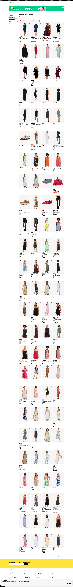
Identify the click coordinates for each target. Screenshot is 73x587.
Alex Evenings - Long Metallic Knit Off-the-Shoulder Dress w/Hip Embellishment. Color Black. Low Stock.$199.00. (58, 97)
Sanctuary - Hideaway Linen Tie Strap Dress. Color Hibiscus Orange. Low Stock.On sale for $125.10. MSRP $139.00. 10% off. (47, 163)
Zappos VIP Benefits (12, 578)
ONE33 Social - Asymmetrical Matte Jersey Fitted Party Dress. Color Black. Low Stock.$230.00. (47, 396)
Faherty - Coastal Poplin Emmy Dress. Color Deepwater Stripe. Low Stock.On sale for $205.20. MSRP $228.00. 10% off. (24, 523)
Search (36, 2)
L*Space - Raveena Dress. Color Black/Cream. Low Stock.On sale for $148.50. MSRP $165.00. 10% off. (47, 523)
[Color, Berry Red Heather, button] (21, 339)
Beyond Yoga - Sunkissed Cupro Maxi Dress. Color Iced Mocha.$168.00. (36, 334)
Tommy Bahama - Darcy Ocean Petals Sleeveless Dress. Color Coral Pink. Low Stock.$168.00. (47, 354)
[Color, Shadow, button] (44, 274)
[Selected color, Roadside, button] (20, 465)
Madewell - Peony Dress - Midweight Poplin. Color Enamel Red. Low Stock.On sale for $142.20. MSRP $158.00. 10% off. (24, 503)
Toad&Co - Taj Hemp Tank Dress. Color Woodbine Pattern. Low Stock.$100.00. (24, 291)
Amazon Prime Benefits (12, 577)
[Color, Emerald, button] (54, 189)
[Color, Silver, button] (21, 145)
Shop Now (42, 0)
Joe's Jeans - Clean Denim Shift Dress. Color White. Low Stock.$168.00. (47, 417)
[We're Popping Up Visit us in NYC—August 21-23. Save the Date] (36, 8)
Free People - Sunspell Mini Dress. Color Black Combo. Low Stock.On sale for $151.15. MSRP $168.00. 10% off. (58, 523)
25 (61, 556)
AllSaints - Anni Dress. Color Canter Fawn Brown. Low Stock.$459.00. (24, 312)
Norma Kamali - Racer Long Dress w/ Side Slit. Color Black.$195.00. (47, 97)
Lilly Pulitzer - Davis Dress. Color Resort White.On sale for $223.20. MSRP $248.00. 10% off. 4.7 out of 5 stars (58, 460)
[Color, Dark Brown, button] (33, 80)
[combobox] (24, 3)
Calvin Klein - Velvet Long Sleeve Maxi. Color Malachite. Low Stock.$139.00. (24, 97)
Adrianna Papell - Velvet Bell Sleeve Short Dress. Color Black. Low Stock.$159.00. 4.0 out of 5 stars (36, 75)
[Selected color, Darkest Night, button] (20, 339)
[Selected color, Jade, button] (53, 339)
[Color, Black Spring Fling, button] (56, 400)
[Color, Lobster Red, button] (22, 168)
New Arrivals (53, 576)
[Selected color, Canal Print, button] (20, 443)
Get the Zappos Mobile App (13, 576)
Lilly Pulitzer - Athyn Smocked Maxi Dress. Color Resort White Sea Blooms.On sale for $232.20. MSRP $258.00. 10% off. (58, 482)
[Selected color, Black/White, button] (31, 317)
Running (52, 577)
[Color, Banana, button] (43, 168)
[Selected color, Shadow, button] (31, 253)
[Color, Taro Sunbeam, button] (54, 400)
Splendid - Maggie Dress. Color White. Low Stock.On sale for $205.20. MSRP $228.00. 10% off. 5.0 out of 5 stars (36, 544)
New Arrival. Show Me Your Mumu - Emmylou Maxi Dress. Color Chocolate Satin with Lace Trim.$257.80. (58, 248)
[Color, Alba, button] (32, 253)
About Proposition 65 (26, 578)
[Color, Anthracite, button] (54, 210)
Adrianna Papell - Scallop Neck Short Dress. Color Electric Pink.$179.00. (24, 374)
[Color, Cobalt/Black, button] (32, 317)
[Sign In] (61, 3)
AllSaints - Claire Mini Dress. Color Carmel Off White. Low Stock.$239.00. (36, 417)
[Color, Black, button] (21, 102)
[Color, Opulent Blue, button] (21, 168)
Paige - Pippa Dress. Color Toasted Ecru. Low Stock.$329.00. (58, 291)
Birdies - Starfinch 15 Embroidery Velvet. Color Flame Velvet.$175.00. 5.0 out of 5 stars (47, 205)
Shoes (52, 578)
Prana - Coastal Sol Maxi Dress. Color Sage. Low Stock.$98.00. (47, 270)
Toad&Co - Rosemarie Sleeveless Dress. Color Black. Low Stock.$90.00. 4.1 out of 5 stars (58, 312)
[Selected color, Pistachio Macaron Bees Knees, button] (42, 317)
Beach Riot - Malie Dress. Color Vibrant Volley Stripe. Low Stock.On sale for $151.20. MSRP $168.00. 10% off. (24, 544)
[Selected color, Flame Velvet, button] (42, 210)
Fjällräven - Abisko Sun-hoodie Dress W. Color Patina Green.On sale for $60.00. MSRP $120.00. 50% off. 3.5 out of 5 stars (58, 118)
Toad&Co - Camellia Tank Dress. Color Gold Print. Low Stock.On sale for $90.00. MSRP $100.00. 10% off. (36, 482)
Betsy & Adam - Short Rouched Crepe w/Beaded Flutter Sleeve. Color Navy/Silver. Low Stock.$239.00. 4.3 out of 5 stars (24, 32)
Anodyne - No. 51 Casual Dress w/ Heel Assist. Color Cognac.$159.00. (24, 205)
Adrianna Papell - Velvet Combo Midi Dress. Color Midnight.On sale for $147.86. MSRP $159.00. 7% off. (47, 75)
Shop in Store (61, 10)
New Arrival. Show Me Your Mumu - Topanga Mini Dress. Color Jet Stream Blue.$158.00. (58, 227)
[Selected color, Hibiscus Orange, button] (42, 168)
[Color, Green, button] (43, 123)
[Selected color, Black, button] (20, 59)
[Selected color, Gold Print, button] (31, 487)
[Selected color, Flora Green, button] (20, 168)
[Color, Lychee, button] (43, 274)
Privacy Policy (27, 581)
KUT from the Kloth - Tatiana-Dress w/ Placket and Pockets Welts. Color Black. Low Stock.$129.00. (58, 141)
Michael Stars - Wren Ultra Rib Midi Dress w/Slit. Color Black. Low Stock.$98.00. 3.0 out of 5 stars (36, 97)
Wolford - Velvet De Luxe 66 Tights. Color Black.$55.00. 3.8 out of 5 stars (58, 205)
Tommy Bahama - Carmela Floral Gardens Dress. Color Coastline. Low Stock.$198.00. (24, 417)
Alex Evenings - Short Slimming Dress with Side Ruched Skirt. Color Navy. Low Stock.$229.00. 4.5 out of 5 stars (36, 438)
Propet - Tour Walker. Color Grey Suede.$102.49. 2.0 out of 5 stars (47, 184)
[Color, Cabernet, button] (21, 59)
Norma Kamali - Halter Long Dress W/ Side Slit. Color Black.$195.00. (24, 118)
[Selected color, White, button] (31, 548)
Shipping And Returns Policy (27, 577)
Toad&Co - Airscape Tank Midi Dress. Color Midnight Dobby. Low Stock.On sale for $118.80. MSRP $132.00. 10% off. (58, 544)
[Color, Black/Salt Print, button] (32, 487)
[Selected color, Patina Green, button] (53, 123)
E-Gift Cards (39, 578)
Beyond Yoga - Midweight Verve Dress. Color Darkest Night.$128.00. (24, 334)
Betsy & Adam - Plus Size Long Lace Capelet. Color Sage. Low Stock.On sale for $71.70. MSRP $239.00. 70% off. (58, 54)
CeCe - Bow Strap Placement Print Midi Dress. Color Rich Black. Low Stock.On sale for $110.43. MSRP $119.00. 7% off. (36, 163)
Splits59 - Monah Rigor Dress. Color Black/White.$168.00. (36, 312)
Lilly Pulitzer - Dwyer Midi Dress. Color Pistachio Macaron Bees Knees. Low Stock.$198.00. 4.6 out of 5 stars (47, 312)
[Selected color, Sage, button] (42, 274)
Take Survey (38, 577)
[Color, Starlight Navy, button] (54, 465)
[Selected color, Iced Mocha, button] (31, 339)
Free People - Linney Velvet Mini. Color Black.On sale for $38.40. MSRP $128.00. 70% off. (24, 54)
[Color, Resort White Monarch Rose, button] (43, 317)
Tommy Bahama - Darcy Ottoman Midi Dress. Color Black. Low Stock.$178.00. (58, 270)
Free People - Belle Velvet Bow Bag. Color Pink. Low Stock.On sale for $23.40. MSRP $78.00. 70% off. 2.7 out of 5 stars (58, 184)
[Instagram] (9, 569)
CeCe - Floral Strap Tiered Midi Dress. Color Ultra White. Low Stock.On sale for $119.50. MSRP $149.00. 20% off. (24, 184)
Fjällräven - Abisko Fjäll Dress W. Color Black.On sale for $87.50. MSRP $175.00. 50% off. (47, 118)
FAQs (24, 573)
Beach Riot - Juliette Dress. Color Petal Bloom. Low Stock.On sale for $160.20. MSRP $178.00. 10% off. (24, 482)
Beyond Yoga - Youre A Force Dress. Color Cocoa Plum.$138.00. (36, 270)
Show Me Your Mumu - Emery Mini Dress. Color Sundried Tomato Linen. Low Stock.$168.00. (36, 354)
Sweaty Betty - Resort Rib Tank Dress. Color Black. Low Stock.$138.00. (24, 248)
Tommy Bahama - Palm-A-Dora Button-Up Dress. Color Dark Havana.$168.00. (58, 354)
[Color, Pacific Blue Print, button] (57, 317)
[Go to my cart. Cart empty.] (63, 3)
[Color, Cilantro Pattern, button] (54, 317)
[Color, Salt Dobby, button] (54, 548)
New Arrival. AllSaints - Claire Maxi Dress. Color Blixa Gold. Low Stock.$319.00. (47, 374)
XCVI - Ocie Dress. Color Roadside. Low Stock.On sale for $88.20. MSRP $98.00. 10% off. (24, 460)
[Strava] (14, 569)
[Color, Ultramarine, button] (54, 123)
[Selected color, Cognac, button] (20, 210)
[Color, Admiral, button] (57, 210)
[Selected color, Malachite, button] (20, 102)
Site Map (38, 576)
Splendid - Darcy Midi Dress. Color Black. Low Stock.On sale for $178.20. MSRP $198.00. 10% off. (36, 523)
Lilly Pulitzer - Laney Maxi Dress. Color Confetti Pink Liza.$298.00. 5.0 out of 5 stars (36, 396)
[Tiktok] (12, 569)
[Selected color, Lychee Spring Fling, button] (53, 400)
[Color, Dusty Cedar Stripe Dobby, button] (56, 548)
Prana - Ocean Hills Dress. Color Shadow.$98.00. (36, 248)
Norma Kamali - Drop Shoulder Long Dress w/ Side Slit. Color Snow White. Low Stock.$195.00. (47, 141)
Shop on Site (56, 10)
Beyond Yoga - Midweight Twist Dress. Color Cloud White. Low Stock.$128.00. (24, 396)
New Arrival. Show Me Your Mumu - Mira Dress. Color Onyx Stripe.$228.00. (36, 291)
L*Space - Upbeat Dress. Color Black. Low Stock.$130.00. (47, 334)
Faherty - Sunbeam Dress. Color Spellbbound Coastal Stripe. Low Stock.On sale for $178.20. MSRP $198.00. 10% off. (36, 503)
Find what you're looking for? (59, 558)
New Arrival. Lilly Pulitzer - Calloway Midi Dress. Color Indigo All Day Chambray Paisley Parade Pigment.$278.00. (24, 270)
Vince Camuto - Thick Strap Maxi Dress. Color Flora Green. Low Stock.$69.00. (24, 163)
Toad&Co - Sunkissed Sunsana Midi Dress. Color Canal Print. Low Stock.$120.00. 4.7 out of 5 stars (24, 438)
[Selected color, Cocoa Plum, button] (31, 274)
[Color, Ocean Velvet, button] (43, 210)
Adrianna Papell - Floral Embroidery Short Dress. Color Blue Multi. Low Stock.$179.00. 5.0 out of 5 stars (36, 374)
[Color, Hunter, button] (32, 80)
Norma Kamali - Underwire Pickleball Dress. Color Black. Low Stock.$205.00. (24, 354)
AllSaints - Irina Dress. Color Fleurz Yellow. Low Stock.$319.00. (58, 417)
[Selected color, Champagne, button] (20, 145)
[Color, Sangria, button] (32, 339)
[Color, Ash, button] (21, 296)
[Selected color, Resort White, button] (53, 465)
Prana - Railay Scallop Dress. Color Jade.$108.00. (58, 334)
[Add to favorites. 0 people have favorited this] (29, 23)
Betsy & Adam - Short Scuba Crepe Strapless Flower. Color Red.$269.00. (36, 54)
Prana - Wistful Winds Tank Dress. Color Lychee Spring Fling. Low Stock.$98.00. (58, 396)
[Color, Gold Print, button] (56, 317)
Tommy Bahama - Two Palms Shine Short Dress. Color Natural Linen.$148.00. (47, 291)
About (10, 573)
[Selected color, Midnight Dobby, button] (53, 548)
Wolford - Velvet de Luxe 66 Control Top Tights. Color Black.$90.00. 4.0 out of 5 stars (24, 227)
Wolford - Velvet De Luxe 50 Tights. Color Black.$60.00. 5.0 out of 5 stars (36, 227)
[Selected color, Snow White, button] (42, 145)
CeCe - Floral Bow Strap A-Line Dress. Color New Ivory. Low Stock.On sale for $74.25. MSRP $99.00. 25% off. (36, 184)
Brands (52, 573)
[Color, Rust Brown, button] (54, 422)
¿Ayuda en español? (26, 576)
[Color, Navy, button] (56, 210)
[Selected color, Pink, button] (53, 189)
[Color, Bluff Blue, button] (54, 339)
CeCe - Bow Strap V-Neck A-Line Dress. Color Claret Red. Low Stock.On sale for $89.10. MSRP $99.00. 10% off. (58, 163)
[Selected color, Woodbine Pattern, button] (20, 296)
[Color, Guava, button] (33, 253)
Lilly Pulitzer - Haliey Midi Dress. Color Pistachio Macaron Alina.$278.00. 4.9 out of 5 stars (58, 374)
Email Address (12, 564)
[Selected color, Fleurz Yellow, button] (53, 422)
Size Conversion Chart (40, 573)
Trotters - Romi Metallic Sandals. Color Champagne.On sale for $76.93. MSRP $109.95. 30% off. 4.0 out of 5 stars (24, 141)
